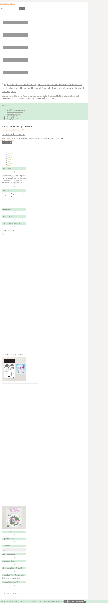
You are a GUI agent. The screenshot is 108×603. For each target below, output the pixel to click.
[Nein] (85, 602)
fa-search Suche (7, 3)
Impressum (11, 598)
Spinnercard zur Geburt (13, 134)
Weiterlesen (11, 141)
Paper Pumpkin (11, 119)
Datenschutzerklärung (14, 596)
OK (65, 601)
